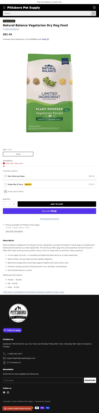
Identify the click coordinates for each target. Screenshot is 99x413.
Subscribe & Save (19, 184)
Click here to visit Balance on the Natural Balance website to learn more (33, 292)
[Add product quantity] (14, 204)
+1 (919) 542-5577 (14, 354)
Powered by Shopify (42, 401)
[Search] (93, 13)
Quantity (6, 199)
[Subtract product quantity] (5, 204)
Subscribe (90, 380)
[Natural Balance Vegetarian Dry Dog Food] (49, 93)
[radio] (5, 176)
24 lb (18, 154)
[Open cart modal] (94, 7)
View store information (14, 231)
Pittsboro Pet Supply (25, 401)
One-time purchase (16, 176)
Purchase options (10, 171)
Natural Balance (12, 29)
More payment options (49, 219)
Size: (7, 149)
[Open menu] (4, 7)
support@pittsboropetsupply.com (21, 358)
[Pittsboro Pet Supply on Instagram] (8, 393)
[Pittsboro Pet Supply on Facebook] (4, 393)
